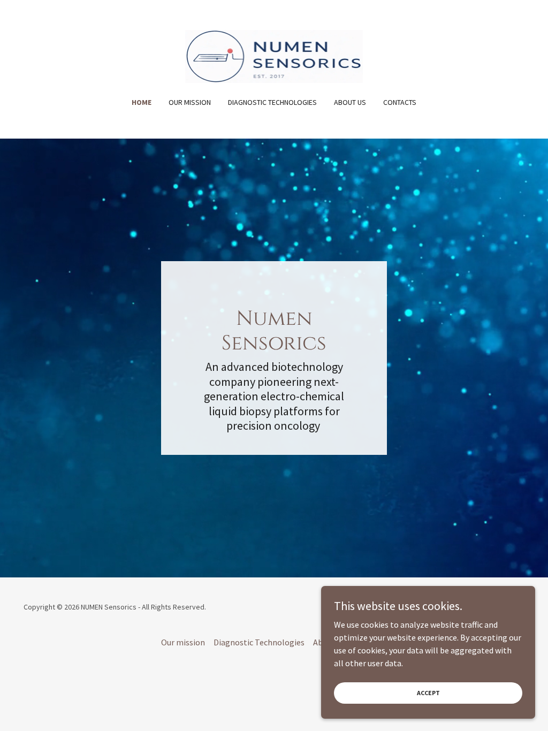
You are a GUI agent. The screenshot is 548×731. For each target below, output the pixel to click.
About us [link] (350, 102)
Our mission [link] (190, 102)
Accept (428, 693)
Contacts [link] (399, 102)
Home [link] (141, 102)
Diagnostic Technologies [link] (272, 102)
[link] (274, 55)
